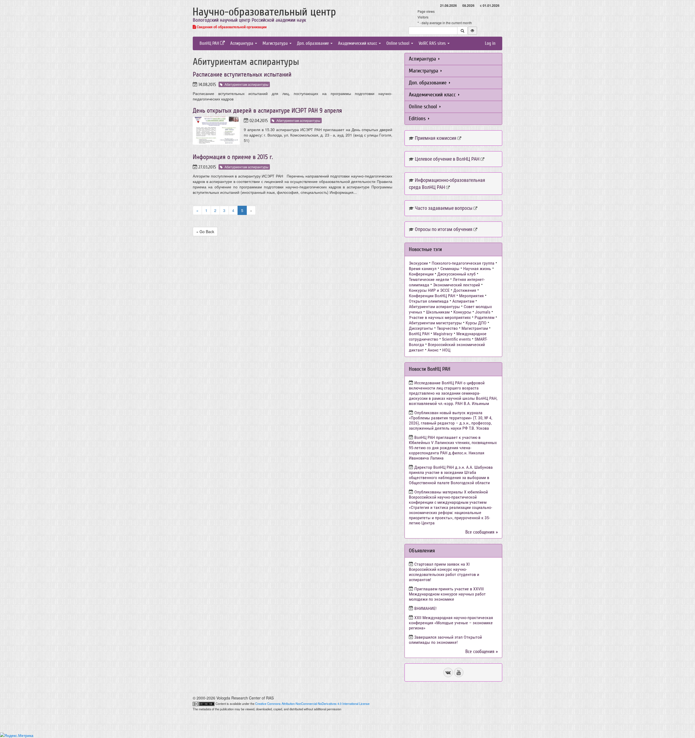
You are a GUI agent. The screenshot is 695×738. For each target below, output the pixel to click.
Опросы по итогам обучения (443, 229)
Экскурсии (418, 263)
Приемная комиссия (435, 138)
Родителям (484, 317)
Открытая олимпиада (428, 301)
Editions (418, 118)
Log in (490, 43)
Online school (398, 43)
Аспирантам (463, 301)
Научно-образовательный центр (264, 11)
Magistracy (443, 333)
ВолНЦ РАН (210, 43)
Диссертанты (421, 328)
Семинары (449, 268)
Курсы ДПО (476, 322)
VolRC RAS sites (433, 43)
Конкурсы (462, 312)
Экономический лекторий (456, 284)
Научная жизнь (477, 268)
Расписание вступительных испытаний (242, 74)
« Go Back (205, 231)
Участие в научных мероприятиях (440, 317)
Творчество (447, 328)
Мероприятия (471, 295)
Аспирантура (242, 43)
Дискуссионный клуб (456, 274)
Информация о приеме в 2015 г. (233, 157)
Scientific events (456, 339)
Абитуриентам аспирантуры (246, 84)
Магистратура (276, 43)
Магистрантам (475, 328)
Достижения (464, 290)
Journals (482, 312)
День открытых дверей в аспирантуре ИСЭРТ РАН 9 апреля (267, 110)
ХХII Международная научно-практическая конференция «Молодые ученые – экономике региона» (451, 623)
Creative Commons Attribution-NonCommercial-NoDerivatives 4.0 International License (312, 703)
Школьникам (438, 312)
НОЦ (446, 350)
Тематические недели (429, 279)
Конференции (421, 274)
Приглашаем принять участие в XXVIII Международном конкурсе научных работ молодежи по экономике (447, 594)
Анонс (433, 350)
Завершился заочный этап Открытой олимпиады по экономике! (445, 640)
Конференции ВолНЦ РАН (432, 295)
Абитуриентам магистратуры (435, 322)
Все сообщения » (481, 532)
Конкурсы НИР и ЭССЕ (429, 290)
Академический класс (358, 43)
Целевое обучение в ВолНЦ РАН (447, 159)
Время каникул (423, 268)
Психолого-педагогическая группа (463, 263)
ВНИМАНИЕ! (425, 608)
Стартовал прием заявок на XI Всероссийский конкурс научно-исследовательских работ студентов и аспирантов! (444, 572)
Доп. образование (313, 43)
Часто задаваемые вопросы (443, 208)
